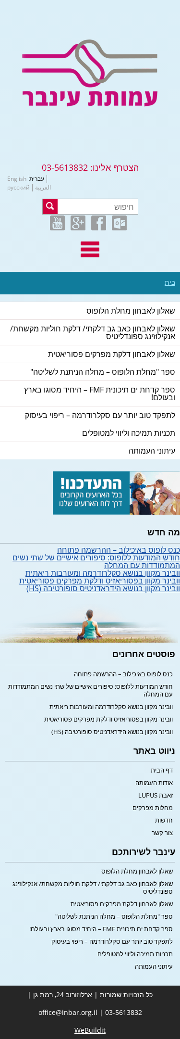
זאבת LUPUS (155, 795)
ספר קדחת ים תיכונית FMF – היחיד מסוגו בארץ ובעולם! (99, 393)
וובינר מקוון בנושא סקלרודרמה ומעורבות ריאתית (102, 573)
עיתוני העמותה (152, 450)
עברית (36, 179)
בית (170, 282)
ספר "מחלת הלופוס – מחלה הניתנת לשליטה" (102, 372)
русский (18, 187)
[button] (50, 206)
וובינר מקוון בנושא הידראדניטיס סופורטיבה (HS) (103, 588)
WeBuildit (90, 1030)
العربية (43, 187)
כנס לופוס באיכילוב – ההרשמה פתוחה (118, 550)
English (16, 179)
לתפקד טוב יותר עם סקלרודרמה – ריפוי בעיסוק (100, 415)
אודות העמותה (154, 782)
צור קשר (162, 832)
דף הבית (162, 770)
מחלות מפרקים (152, 807)
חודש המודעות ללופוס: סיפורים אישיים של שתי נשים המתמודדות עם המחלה (96, 561)
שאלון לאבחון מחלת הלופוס (130, 310)
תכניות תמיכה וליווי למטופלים (128, 433)
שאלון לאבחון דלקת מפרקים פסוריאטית (111, 354)
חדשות (164, 820)
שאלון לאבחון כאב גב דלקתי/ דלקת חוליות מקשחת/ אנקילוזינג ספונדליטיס (92, 332)
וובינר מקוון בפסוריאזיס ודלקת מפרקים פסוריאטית (99, 580)
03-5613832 (65, 167)
